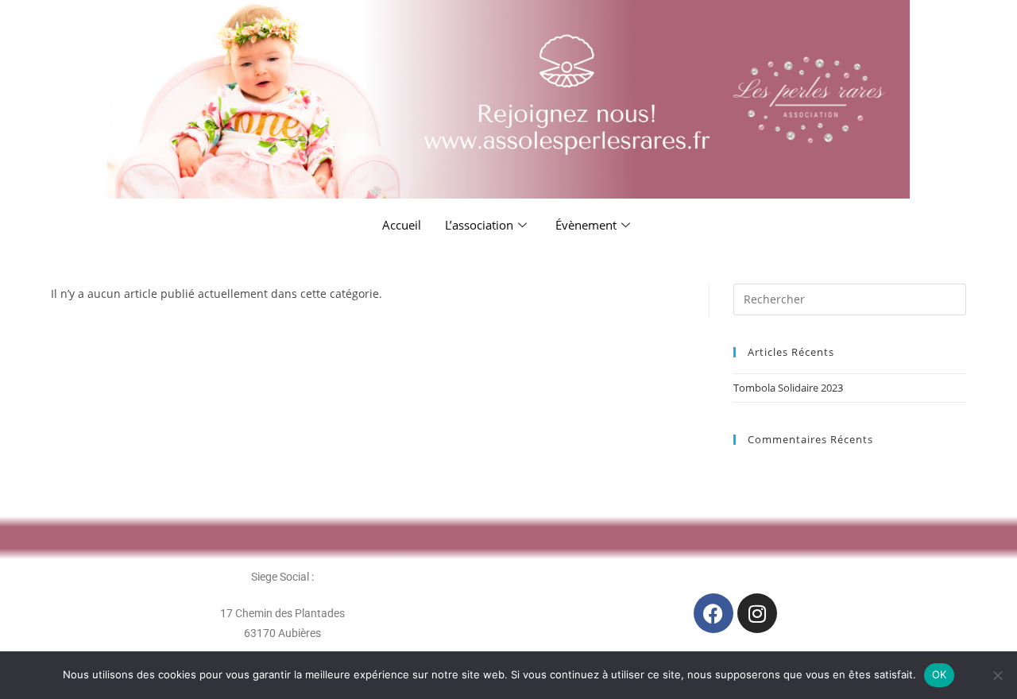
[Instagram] (757, 613)
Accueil (401, 225)
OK (939, 674)
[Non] (997, 675)
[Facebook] (713, 613)
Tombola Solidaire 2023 (788, 387)
